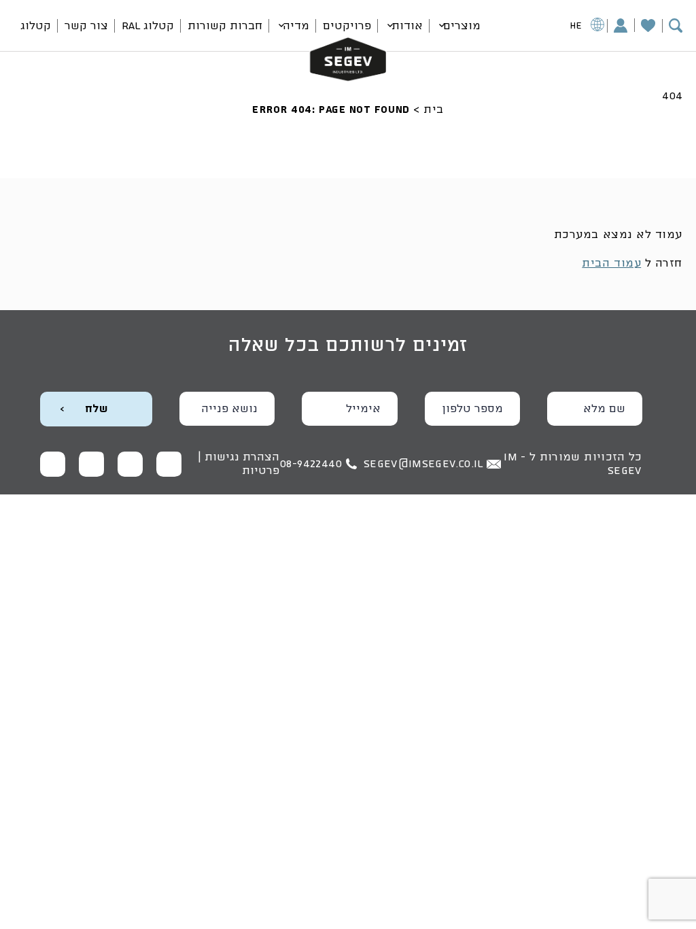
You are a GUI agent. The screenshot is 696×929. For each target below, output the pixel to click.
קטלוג (35, 26)
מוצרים (462, 26)
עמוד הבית (611, 263)
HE (576, 26)
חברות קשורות (225, 26)
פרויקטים (347, 26)
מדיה (296, 26)
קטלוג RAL (148, 26)
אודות (407, 26)
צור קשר (86, 26)
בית (433, 109)
